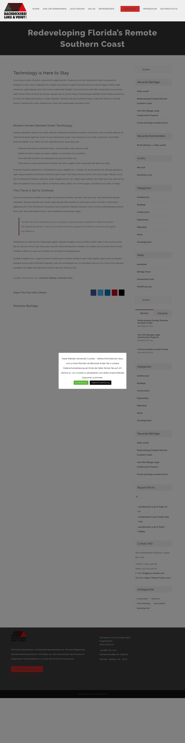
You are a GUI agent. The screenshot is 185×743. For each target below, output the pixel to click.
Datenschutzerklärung (100, 383)
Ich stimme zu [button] (81, 383)
